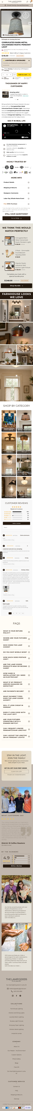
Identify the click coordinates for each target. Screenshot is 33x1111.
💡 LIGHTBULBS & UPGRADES (15, 63)
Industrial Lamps (16, 1033)
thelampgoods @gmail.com (17, 988)
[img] (9, 535)
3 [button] (16, 613)
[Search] (27, 2)
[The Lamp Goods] (15, 2)
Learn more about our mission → (13, 965)
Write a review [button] (17, 523)
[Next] (29, 23)
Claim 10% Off (16, 771)
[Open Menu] (2, 2)
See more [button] (22, 95)
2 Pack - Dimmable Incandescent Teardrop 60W (22, 253)
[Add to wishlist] (14, 74)
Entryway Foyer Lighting (16, 1025)
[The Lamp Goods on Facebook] (16, 996)
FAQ (16, 1090)
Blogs (16, 1063)
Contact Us (16, 1086)
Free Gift (16, 1067)
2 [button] (13, 613)
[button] (5, 53)
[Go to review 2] (16, 99)
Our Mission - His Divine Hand (16, 1050)
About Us (16, 1046)
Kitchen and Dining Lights (16, 1013)
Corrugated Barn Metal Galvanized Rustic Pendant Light (23, 240)
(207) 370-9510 (18, 991)
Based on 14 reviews (16, 509)
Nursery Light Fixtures (16, 1021)
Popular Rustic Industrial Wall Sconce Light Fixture (22, 265)
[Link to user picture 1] (6, 589)
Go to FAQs (15, 218)
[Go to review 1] (15, 99)
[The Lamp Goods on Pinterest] (20, 996)
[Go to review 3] (17, 99)
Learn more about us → (10, 917)
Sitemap (16, 1099)
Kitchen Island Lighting (16, 1029)
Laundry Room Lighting (16, 1017)
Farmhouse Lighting (16, 1008)
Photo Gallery (16, 1059)
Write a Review (16, 866)
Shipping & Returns (16, 1094)
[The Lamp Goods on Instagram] (13, 996)
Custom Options (16, 1055)
